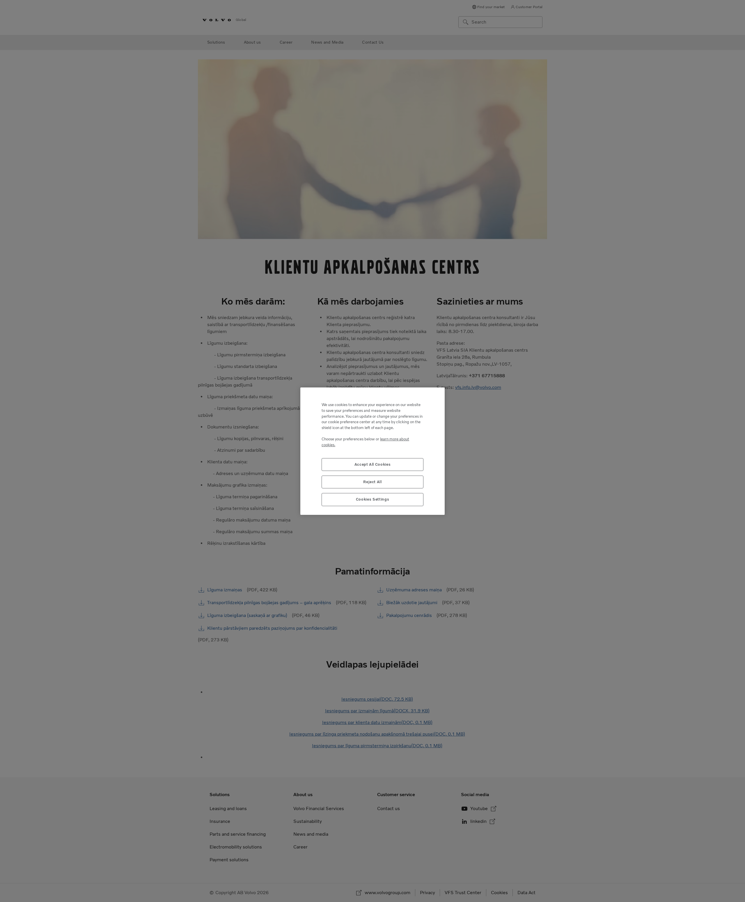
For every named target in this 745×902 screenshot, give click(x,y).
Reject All (372, 482)
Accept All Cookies (372, 464)
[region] (372, 451)
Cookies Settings (372, 499)
